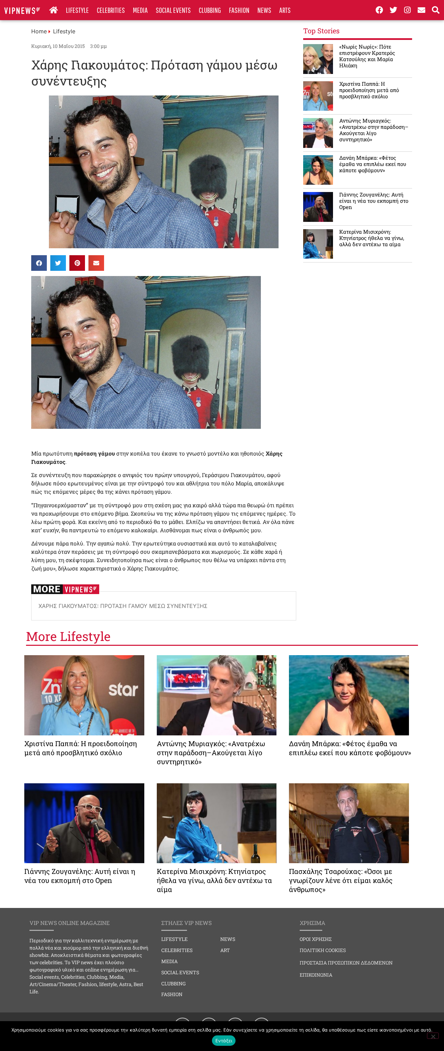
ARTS (285, 10)
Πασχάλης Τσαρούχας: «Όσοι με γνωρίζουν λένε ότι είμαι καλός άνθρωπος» (341, 880)
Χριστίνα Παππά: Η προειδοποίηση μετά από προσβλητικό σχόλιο (369, 90)
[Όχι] (433, 1036)
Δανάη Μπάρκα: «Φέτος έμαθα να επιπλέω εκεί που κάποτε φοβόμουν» (372, 164)
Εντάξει (223, 1040)
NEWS (264, 10)
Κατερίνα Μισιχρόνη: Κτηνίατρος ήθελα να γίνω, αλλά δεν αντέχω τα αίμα (371, 238)
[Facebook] (379, 10)
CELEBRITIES (111, 10)
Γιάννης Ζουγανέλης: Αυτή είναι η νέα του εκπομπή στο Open (373, 200)
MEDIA (140, 10)
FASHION (239, 10)
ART (225, 950)
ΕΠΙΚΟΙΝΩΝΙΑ (316, 974)
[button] (39, 263)
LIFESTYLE (77, 10)
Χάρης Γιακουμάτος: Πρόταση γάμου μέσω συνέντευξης (123, 605)
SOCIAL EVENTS (173, 10)
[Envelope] (422, 10)
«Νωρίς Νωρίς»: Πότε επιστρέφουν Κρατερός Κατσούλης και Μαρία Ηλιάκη (367, 56)
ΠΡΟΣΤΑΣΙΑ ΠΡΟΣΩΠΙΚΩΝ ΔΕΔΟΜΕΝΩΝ (346, 962)
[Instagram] (408, 10)
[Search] (436, 10)
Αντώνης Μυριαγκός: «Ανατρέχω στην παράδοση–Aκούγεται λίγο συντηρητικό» (373, 130)
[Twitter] (393, 10)
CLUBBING (210, 10)
